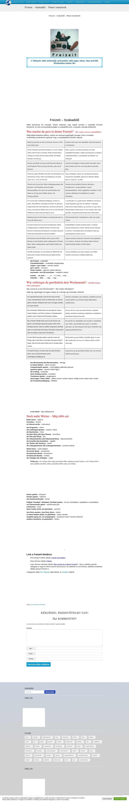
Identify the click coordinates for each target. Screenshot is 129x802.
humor (27, 741)
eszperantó (65, 737)
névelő (74, 750)
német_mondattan (51, 750)
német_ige (39, 750)
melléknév (28, 746)
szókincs (37, 759)
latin (87, 741)
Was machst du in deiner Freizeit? (66, 564)
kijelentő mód (69, 741)
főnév (83, 737)
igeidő (42, 741)
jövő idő (59, 741)
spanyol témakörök (69, 755)
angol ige (35, 737)
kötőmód (79, 741)
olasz (91, 750)
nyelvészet (69, 746)
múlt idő (37, 746)
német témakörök (34, 604)
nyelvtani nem (47, 746)
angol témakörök (46, 737)
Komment (29, 628)
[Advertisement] (10, 36)
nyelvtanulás (59, 746)
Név (31, 648)
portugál (48, 755)
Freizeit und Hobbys (58, 558)
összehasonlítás (84, 759)
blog (57, 737)
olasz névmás (38, 755)
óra (74, 759)
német (78, 746)
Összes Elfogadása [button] (120, 798)
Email (31, 653)
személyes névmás (83, 755)
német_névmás (64, 750)
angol (27, 737)
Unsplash (65, 572)
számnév (95, 755)
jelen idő (50, 741)
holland (91, 737)
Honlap (31, 658)
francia (74, 737)
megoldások (96, 741)
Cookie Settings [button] (107, 798)
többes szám (57, 759)
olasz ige (28, 755)
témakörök (42, 604)
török (67, 759)
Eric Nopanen (45, 572)
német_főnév (29, 750)
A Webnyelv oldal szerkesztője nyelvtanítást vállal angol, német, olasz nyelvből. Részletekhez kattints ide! (64, 61)
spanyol (57, 755)
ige (34, 741)
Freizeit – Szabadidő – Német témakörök (64, 16)
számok (27, 759)
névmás (83, 750)
